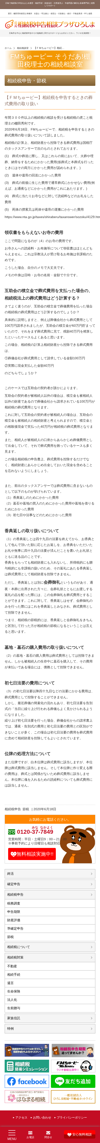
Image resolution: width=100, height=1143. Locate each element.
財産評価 (13, 920)
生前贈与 (13, 1008)
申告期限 (13, 912)
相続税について (18, 947)
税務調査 (13, 903)
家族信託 (13, 1018)
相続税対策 (15, 957)
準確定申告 (15, 928)
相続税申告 (13, 809)
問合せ (48, 1137)
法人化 (12, 1000)
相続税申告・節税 (26, 80)
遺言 (10, 983)
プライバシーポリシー (72, 1117)
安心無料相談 (82, 1134)
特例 (10, 1028)
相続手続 (13, 974)
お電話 (30, 1137)
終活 (10, 873)
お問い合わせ (42, 1117)
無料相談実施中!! (35, 854)
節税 (26, 809)
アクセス (21, 1117)
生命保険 (13, 991)
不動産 (12, 966)
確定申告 (13, 884)
